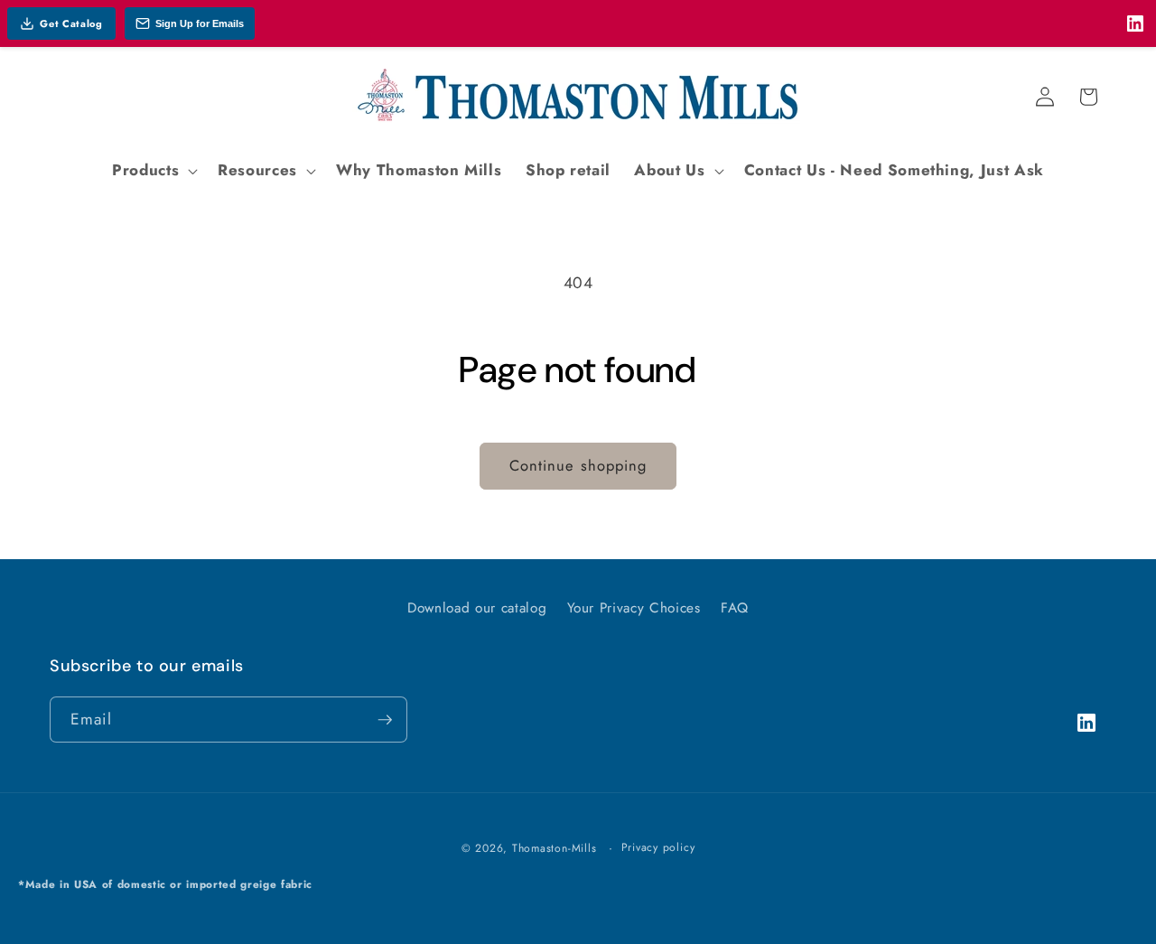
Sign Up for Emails (199, 23)
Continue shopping (578, 465)
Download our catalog (476, 608)
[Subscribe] (384, 719)
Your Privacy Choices (634, 608)
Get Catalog (71, 23)
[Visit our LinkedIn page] (1135, 23)
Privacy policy (658, 847)
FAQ (735, 608)
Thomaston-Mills (554, 848)
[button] (153, 170)
